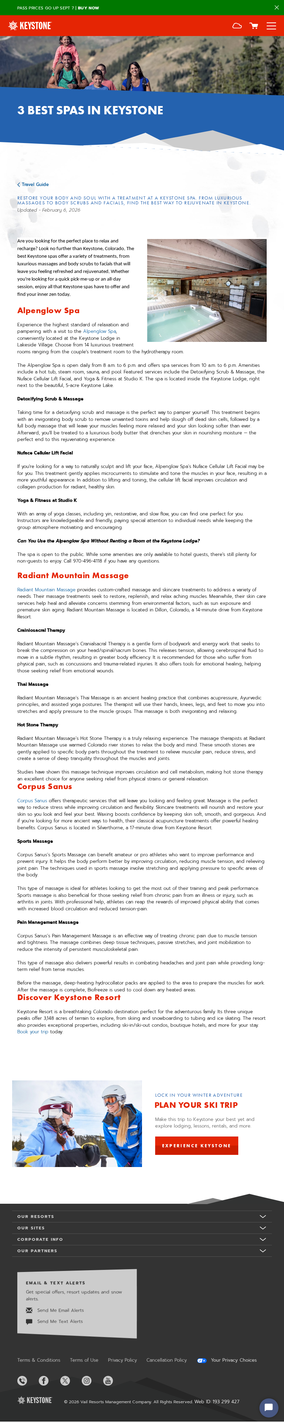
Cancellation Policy (167, 1360)
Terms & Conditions (38, 1360)
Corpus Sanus (32, 800)
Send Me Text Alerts (59, 1321)
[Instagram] (92, 1381)
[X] (70, 1381)
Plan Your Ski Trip (196, 1104)
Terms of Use (84, 1360)
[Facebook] (49, 1381)
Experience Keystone (196, 1146)
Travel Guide (35, 184)
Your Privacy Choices (233, 1360)
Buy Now (88, 8)
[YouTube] (113, 1381)
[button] (237, 26)
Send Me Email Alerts (60, 1310)
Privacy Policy (122, 1360)
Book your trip (32, 1031)
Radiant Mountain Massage (46, 589)
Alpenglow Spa (99, 331)
